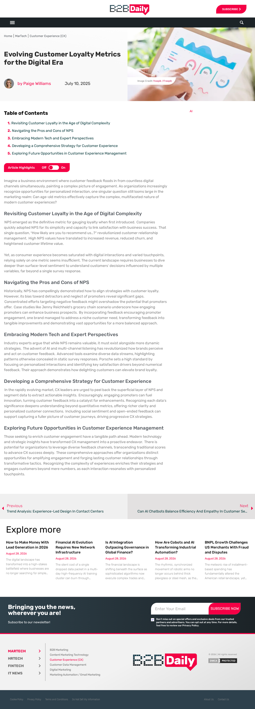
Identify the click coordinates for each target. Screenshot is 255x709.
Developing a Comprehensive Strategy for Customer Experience (65, 146)
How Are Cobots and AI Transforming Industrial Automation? (175, 547)
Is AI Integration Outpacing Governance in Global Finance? (127, 547)
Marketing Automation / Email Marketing (75, 674)
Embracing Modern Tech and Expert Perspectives (53, 138)
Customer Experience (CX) (48, 36)
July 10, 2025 (77, 83)
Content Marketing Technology (69, 654)
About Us (209, 699)
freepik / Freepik (162, 80)
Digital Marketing (60, 669)
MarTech (21, 36)
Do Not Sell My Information (86, 699)
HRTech (15, 658)
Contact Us (223, 699)
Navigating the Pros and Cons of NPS (42, 130)
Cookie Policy (16, 699)
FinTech (16, 666)
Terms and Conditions (56, 699)
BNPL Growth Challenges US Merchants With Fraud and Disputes (227, 547)
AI (191, 111)
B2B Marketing (59, 650)
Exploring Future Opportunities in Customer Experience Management (69, 153)
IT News (15, 673)
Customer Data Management (68, 664)
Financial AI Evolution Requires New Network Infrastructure (75, 547)
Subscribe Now (225, 608)
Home (8, 36)
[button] (241, 22)
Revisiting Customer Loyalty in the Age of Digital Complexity (60, 123)
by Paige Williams (34, 83)
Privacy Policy (34, 699)
